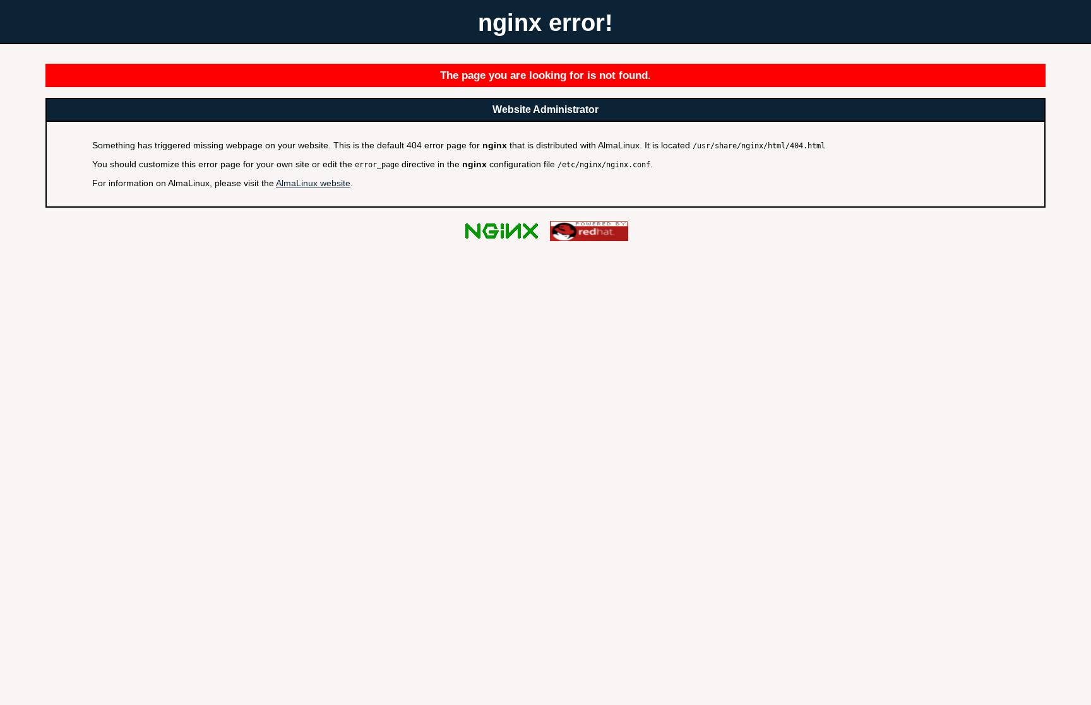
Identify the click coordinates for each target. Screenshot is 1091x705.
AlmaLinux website (313, 183)
